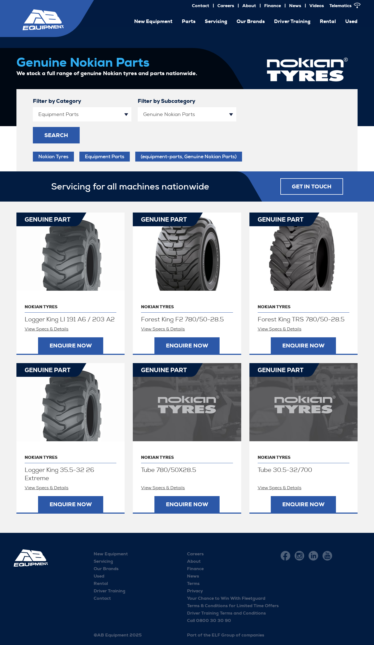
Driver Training (292, 21)
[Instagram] (299, 556)
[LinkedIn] (313, 556)
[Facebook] (285, 556)
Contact (200, 6)
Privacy (195, 591)
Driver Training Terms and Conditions (226, 613)
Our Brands (251, 21)
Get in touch (312, 186)
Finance (272, 6)
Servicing (216, 21)
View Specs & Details (46, 329)
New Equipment (111, 554)
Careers (225, 6)
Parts (188, 21)
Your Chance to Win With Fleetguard (226, 598)
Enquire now (71, 345)
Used (351, 21)
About (249, 6)
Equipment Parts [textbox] (58, 114)
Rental (328, 21)
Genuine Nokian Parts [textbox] (169, 114)
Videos (316, 6)
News (295, 6)
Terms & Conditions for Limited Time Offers (233, 606)
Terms (193, 583)
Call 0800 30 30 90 (209, 620)
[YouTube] (327, 556)
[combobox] (82, 114)
